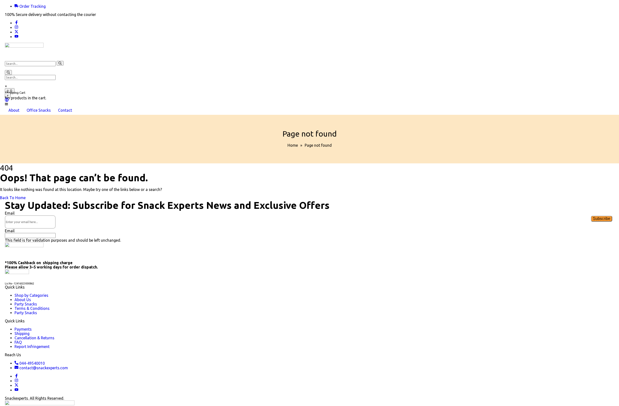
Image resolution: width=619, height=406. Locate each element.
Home (292, 145)
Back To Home (13, 198)
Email (10, 213)
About (13, 110)
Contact (65, 110)
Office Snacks (39, 110)
